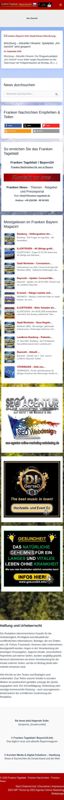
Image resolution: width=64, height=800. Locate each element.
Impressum (58, 786)
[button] (13, 126)
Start (18, 786)
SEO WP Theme (17, 790)
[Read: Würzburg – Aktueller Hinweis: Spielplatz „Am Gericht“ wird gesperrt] (30, 36)
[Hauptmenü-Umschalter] (60, 4)
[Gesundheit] (32, 559)
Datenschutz (29, 786)
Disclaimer (44, 786)
